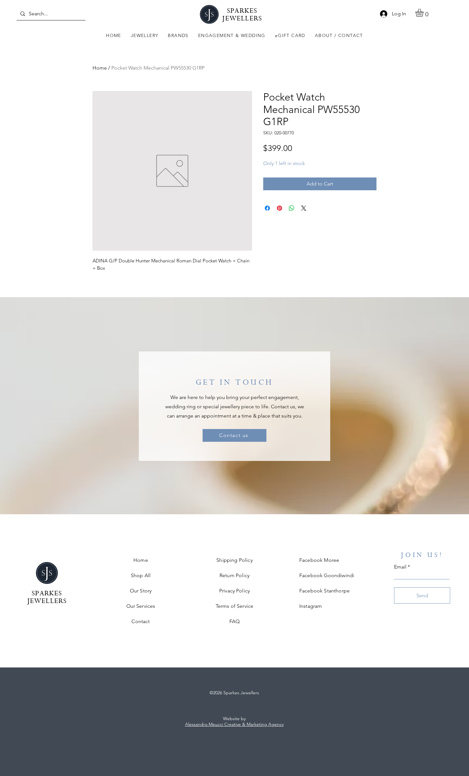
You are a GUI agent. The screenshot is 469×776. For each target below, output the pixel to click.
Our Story (141, 591)
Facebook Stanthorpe (324, 591)
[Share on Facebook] (267, 208)
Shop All (141, 575)
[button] (145, 35)
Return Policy (234, 575)
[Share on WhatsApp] (291, 208)
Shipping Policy (234, 560)
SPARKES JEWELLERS (242, 15)
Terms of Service (235, 606)
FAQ (234, 621)
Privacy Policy (234, 591)
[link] (424, 13)
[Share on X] (304, 208)
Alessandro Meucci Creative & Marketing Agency (234, 724)
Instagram (310, 606)
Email (400, 566)
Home (100, 68)
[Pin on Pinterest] (279, 208)
